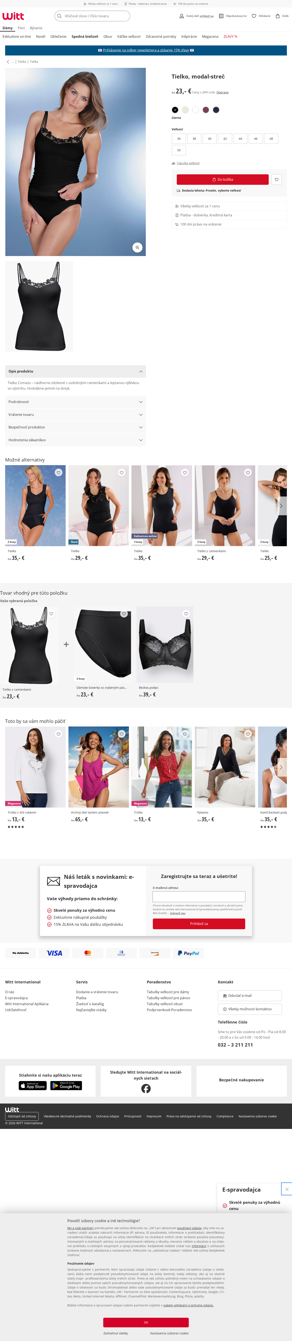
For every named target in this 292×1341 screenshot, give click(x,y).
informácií (199, 1246)
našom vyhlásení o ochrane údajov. (188, 1305)
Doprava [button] (223, 92)
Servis (82, 981)
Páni (21, 28)
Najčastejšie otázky (91, 1010)
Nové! (40, 36)
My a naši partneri (80, 1228)
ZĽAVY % (230, 36)
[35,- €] (225, 767)
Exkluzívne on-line (17, 36)
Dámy (8, 28)
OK (146, 1322)
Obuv (107, 36)
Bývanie (36, 28)
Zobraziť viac (178, 913)
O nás (9, 992)
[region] (146, 1277)
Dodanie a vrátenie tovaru (97, 992)
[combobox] (102, 16)
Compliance (225, 1116)
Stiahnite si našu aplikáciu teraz (50, 1075)
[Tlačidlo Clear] (125, 16)
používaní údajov (189, 1228)
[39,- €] (164, 644)
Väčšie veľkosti (129, 36)
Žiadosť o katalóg (90, 1004)
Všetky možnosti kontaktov (250, 1009)
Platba (81, 998)
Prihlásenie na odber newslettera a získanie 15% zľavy (146, 50)
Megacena (210, 36)
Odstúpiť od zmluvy (22, 1116)
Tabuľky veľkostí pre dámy (168, 992)
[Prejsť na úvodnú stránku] (13, 16)
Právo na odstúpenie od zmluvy (189, 1116)
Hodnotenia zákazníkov (27, 440)
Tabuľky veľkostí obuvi (165, 1004)
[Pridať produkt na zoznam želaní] (276, 179)
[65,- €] (98, 767)
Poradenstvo (159, 981)
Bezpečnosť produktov (27, 427)
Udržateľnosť (16, 1010)
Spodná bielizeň (85, 36)
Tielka (22, 62)
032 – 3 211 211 (235, 1044)
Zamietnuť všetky (115, 1333)
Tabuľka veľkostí (188, 163)
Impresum (154, 1116)
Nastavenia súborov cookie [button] (258, 1116)
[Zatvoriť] (287, 1189)
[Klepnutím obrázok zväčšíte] (137, 247)
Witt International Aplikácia (27, 1004)
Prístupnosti (133, 1116)
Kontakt (225, 981)
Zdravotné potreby (161, 36)
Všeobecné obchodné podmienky (67, 1116)
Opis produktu (21, 371)
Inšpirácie (189, 36)
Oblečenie (58, 36)
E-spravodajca (16, 998)
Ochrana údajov (107, 1116)
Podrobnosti (19, 401)
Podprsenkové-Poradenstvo (169, 1010)
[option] (175, 109)
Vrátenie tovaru (21, 414)
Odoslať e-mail (244, 996)
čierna (176, 117)
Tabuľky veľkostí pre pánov (168, 998)
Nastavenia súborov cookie (169, 1333)
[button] (7, 61)
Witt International (23, 981)
